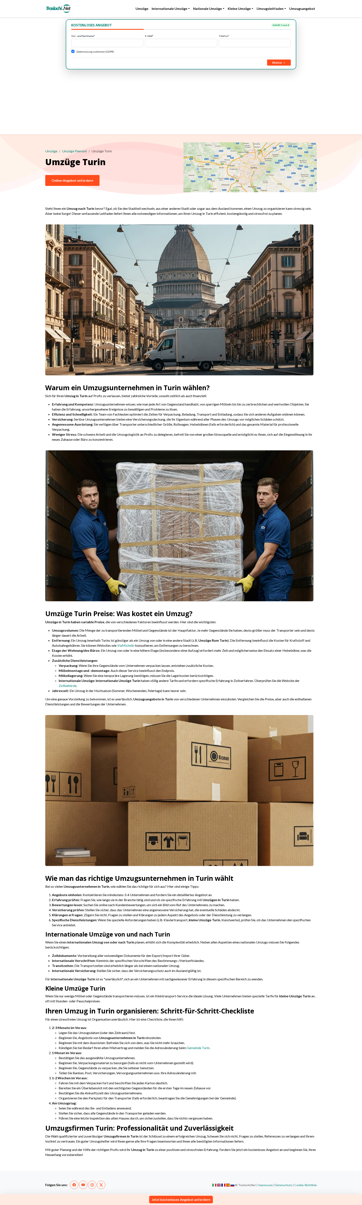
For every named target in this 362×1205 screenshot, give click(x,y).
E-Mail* (149, 36)
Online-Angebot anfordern (72, 180)
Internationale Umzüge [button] (169, 8)
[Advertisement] (181, 100)
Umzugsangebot (302, 8)
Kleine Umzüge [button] (239, 8)
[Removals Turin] (219, 1185)
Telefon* (224, 36)
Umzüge (142, 8)
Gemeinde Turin (198, 1048)
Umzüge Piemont (74, 151)
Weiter (277, 62)
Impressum (265, 1185)
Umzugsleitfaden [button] (270, 8)
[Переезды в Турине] (232, 1185)
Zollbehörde (67, 686)
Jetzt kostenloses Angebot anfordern (181, 1199)
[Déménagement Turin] (223, 1185)
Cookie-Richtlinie (305, 1185)
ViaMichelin (125, 645)
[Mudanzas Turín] (228, 1185)
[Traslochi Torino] (214, 1185)
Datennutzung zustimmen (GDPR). (95, 51)
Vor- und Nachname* (83, 36)
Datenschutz (283, 1185)
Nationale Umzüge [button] (207, 8)
